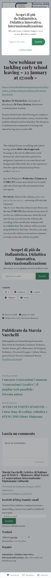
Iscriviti (38, 41)
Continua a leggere (25, 49)
